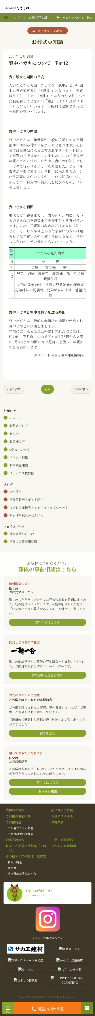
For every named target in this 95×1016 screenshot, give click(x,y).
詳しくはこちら (47, 782)
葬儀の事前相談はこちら (47, 569)
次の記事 (79, 389)
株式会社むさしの (21, 533)
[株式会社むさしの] (17, 8)
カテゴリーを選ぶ (50, 31)
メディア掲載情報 (21, 473)
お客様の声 (17, 441)
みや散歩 (15, 491)
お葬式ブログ (18, 425)
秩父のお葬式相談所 (23, 541)
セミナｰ (14, 433)
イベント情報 (18, 457)
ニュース (15, 417)
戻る (47, 389)
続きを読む (47, 733)
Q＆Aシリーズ (19, 449)
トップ (15, 17)
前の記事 (15, 389)
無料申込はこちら (47, 622)
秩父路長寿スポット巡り (26, 499)
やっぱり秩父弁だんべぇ (26, 515)
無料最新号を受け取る (47, 675)
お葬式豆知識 (38, 17)
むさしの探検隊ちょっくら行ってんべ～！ (38, 507)
